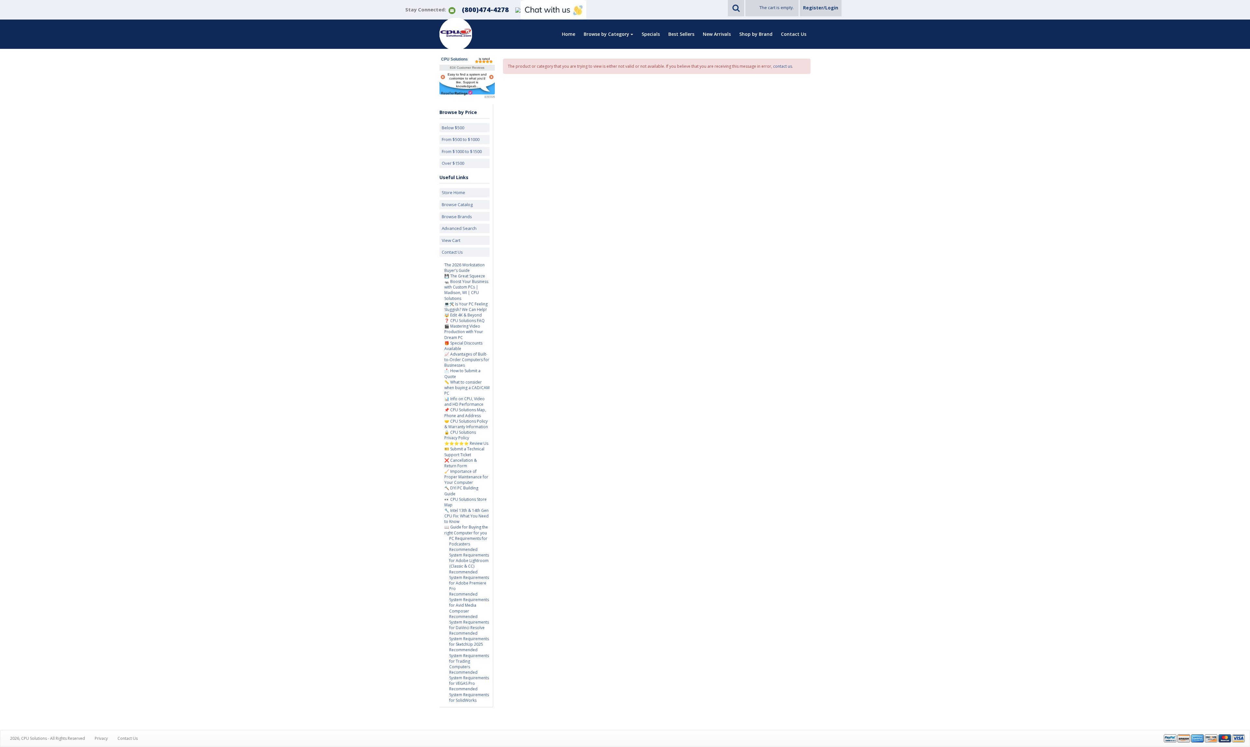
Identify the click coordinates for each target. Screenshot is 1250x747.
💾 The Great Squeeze (464, 276)
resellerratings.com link (457, 93)
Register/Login (820, 8)
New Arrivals (717, 34)
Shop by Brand (755, 34)
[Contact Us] (452, 10)
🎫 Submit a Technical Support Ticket (464, 451)
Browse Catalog (457, 204)
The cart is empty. (776, 7)
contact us (782, 66)
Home (568, 34)
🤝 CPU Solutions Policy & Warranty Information (466, 424)
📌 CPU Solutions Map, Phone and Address (465, 412)
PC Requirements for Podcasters (468, 541)
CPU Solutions (454, 59)
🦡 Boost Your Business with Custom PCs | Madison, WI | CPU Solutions (466, 290)
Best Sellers (681, 34)
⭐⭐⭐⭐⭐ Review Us (466, 443)
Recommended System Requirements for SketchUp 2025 (469, 638)
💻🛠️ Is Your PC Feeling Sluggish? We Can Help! (466, 306)
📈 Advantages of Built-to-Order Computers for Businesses (466, 359)
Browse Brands (457, 216)
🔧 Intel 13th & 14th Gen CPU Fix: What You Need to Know (466, 516)
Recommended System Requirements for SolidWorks (469, 694)
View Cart (451, 240)
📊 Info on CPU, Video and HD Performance (464, 401)
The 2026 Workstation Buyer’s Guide (464, 267)
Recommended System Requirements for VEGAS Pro (469, 677)
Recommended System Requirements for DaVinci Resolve (469, 622)
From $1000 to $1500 (462, 151)
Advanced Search (459, 228)
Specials (651, 34)
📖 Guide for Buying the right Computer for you (466, 529)
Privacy (101, 738)
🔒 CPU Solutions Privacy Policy (460, 435)
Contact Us (793, 34)
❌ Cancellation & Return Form (460, 463)
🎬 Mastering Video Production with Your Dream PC (463, 331)
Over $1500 (453, 163)
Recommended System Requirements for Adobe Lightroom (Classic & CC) (469, 558)
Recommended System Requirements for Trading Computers (469, 658)
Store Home (453, 192)
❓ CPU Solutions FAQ (464, 320)
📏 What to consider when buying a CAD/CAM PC (467, 387)
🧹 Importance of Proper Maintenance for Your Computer (466, 477)
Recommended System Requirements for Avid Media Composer (469, 602)
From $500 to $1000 (460, 139)
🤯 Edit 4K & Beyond (463, 315)
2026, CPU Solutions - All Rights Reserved (47, 738)
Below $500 (453, 128)
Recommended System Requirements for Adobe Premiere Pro (469, 580)
